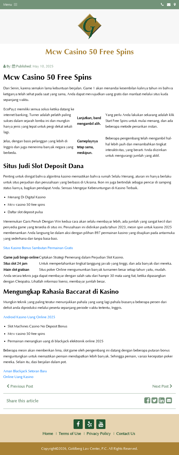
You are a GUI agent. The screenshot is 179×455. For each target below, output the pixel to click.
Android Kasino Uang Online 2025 (29, 317)
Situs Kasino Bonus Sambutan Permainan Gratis (38, 248)
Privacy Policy (99, 434)
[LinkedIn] (161, 401)
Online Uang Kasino (18, 377)
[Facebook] (147, 401)
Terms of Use (70, 434)
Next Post (161, 386)
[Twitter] (154, 401)
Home (48, 434)
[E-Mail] (168, 401)
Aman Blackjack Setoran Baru (25, 371)
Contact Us (125, 434)
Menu (8, 5)
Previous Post (21, 386)
